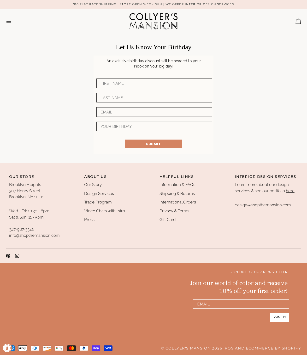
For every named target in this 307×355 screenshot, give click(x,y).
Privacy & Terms (174, 210)
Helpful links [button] (176, 177)
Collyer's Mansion (188, 348)
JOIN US (279, 317)
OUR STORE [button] (21, 177)
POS (229, 348)
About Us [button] (95, 177)
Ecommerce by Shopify (273, 348)
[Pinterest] (8, 256)
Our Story (93, 184)
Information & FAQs (177, 184)
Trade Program (98, 202)
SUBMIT (153, 143)
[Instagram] (17, 256)
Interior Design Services (209, 4)
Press (89, 219)
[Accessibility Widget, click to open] (7, 348)
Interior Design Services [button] (265, 177)
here (290, 190)
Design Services (99, 193)
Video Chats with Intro (104, 210)
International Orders (177, 202)
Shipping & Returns (177, 193)
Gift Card (167, 219)
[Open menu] (13, 21)
